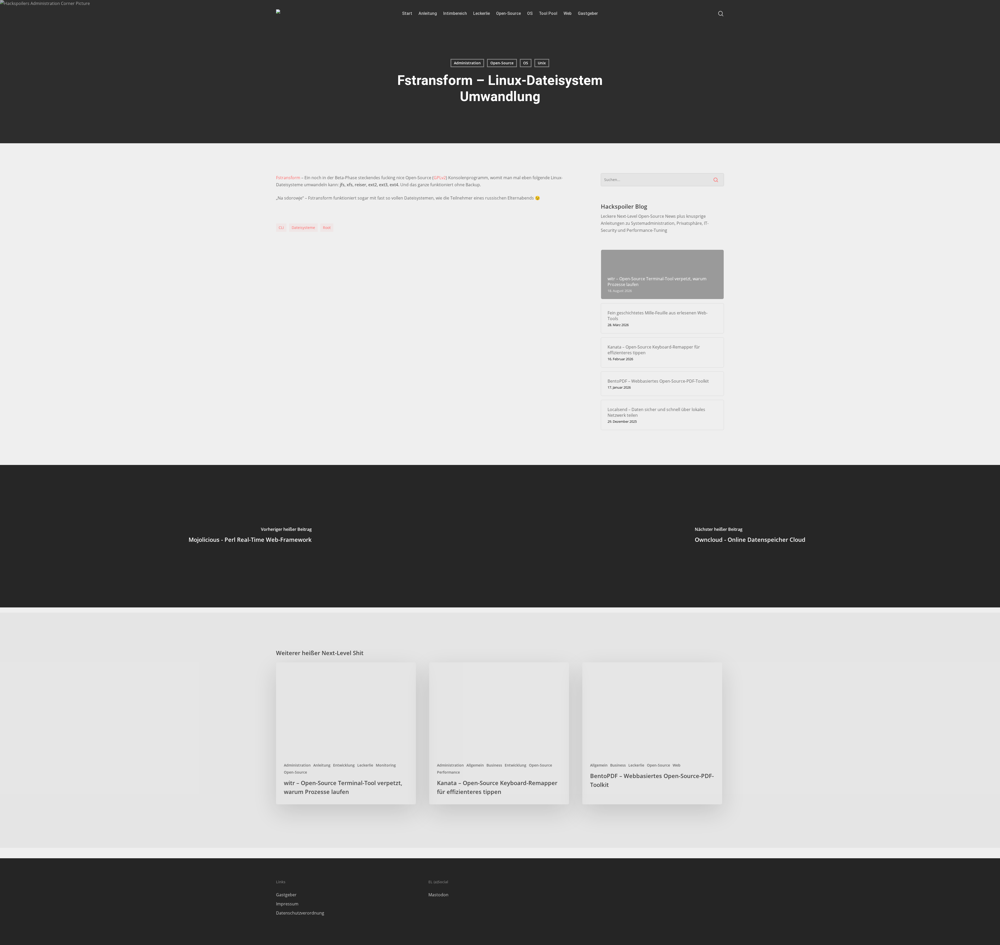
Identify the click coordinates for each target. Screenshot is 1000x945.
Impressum (287, 904)
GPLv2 (440, 178)
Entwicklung (344, 765)
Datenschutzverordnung (300, 913)
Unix (542, 62)
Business (494, 765)
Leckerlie (365, 765)
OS (525, 62)
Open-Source (502, 62)
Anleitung (321, 765)
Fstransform (288, 178)
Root (327, 227)
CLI (281, 227)
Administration (467, 62)
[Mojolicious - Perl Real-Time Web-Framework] (250, 536)
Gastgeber (286, 895)
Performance (448, 772)
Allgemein (475, 765)
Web (676, 765)
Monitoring (386, 765)
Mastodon (438, 895)
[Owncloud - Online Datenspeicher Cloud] (750, 536)
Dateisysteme (303, 227)
